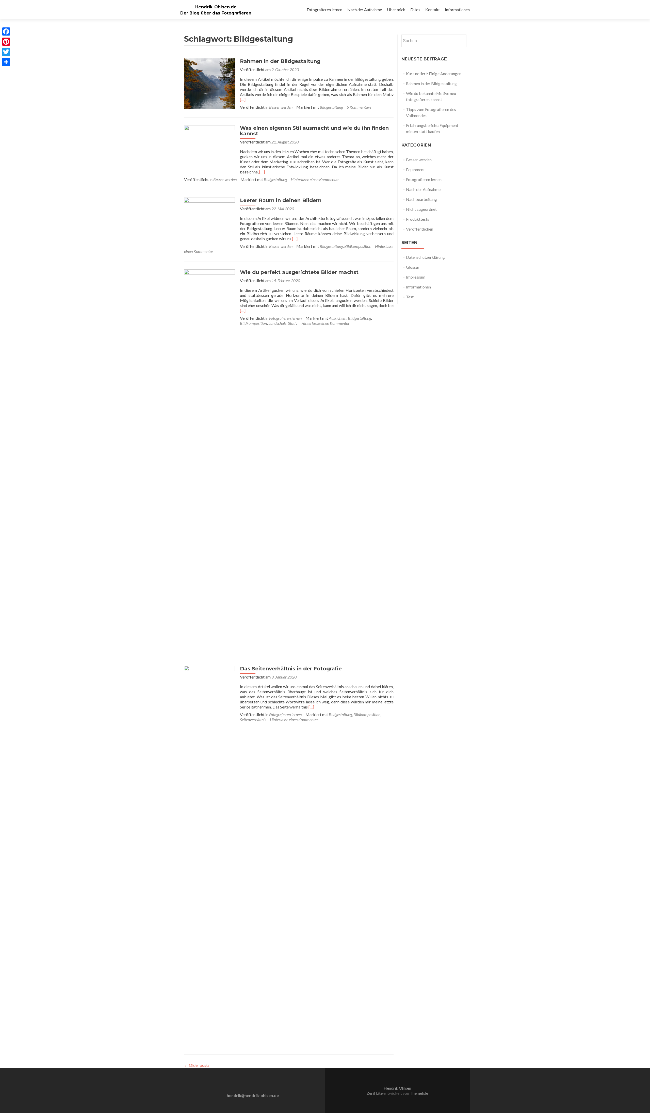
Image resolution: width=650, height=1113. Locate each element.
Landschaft (277, 323)
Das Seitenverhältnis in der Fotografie (291, 669)
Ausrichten (337, 318)
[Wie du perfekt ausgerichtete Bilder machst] (209, 459)
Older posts (196, 1065)
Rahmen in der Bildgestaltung (280, 61)
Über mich (396, 9)
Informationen (457, 9)
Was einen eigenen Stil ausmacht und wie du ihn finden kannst (314, 131)
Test (410, 296)
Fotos (415, 9)
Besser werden (280, 107)
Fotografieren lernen (324, 9)
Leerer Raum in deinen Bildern (280, 200)
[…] (243, 99)
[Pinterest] (6, 42)
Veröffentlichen (419, 229)
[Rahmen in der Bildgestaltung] (209, 83)
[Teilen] (6, 62)
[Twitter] (6, 52)
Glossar (412, 267)
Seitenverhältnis (253, 719)
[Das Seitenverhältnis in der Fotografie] (209, 855)
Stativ (293, 323)
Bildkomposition (357, 246)
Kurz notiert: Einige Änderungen (433, 73)
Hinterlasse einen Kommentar (315, 179)
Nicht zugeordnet (421, 209)
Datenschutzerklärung (425, 257)
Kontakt (432, 9)
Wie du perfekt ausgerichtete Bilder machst (299, 272)
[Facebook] (6, 31)
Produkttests (417, 219)
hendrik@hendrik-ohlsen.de (253, 1095)
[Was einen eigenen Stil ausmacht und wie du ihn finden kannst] (209, 150)
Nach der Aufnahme (364, 9)
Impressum (415, 277)
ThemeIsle (419, 1093)
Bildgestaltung (331, 107)
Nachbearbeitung (421, 199)
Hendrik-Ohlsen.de (216, 7)
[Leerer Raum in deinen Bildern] (209, 222)
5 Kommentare (359, 107)
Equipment (415, 169)
